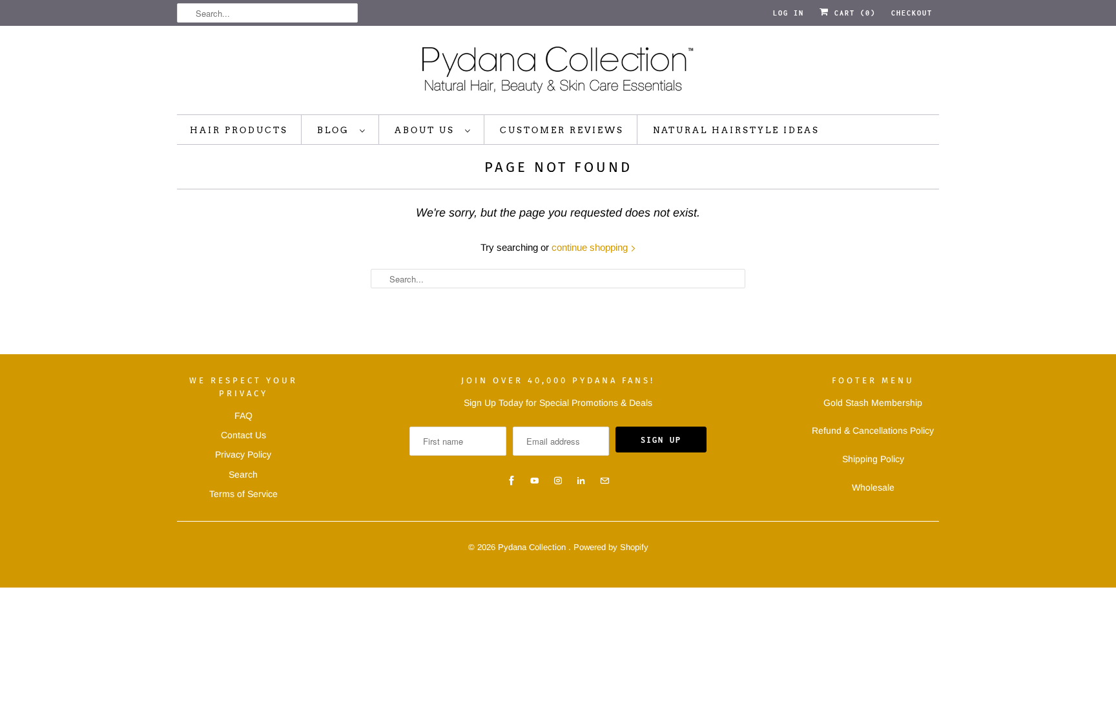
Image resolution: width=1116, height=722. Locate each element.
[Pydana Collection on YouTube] (534, 480)
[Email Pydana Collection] (604, 480)
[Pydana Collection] (558, 73)
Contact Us (243, 435)
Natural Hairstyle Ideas (736, 130)
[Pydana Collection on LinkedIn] (581, 480)
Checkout (912, 13)
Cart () (852, 13)
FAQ (243, 415)
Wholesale (873, 487)
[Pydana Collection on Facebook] (511, 480)
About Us (427, 130)
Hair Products (239, 130)
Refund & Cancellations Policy (873, 430)
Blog (335, 130)
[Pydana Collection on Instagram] (558, 480)
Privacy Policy (243, 454)
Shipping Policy (873, 459)
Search (243, 474)
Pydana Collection (533, 547)
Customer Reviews (562, 130)
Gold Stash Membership (872, 403)
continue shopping (591, 247)
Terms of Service (243, 494)
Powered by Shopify (611, 547)
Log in (788, 13)
